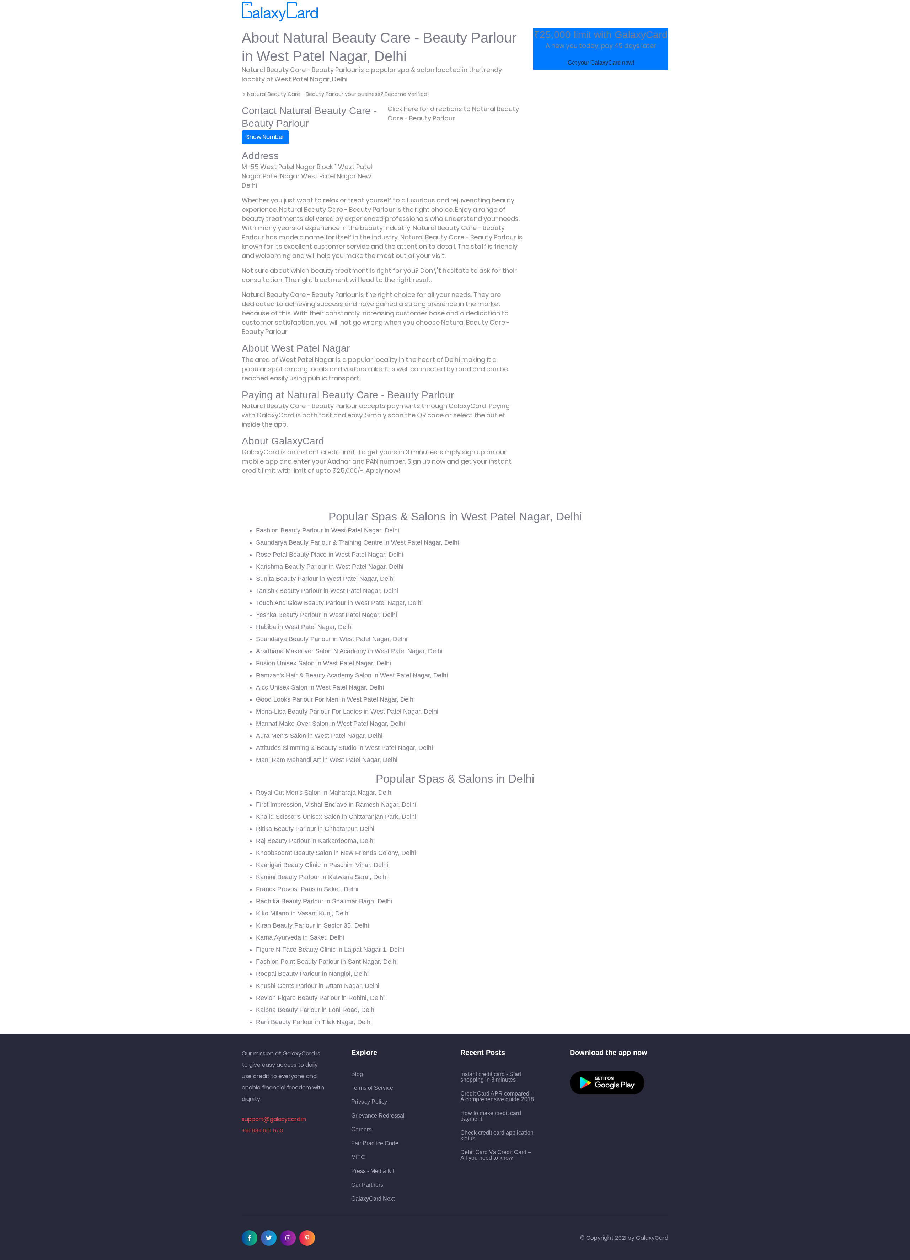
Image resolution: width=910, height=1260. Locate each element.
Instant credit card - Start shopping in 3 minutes (490, 1077)
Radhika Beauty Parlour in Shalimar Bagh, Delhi (324, 901)
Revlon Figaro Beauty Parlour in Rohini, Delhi (320, 997)
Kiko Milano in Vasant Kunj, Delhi (303, 913)
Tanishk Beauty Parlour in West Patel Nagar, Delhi (327, 590)
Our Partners (367, 1185)
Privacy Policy (369, 1102)
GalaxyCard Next (373, 1199)
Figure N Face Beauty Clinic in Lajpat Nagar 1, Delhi (330, 949)
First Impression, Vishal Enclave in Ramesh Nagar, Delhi (336, 804)
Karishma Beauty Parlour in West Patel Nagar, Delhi (329, 566)
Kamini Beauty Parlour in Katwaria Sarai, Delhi (322, 877)
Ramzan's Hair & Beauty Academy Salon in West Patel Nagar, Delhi (352, 675)
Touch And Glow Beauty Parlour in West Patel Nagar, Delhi (339, 602)
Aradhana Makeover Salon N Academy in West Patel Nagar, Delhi (349, 651)
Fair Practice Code (374, 1143)
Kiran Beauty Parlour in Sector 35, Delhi (312, 925)
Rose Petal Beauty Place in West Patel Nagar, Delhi (329, 554)
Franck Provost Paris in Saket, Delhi (307, 889)
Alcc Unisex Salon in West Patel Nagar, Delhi (320, 687)
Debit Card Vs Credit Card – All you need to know (495, 1155)
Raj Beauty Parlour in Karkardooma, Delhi (315, 840)
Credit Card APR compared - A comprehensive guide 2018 (497, 1096)
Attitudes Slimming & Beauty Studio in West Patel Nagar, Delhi (344, 747)
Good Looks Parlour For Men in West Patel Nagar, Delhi (335, 699)
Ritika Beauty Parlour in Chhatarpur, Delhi (315, 828)
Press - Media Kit (372, 1171)
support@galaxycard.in (274, 1119)
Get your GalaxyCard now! (601, 63)
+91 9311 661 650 (262, 1130)
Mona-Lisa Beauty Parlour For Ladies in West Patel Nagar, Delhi (347, 711)
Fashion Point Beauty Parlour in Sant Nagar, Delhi (327, 961)
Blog (357, 1074)
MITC (358, 1157)
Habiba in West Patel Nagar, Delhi (304, 627)
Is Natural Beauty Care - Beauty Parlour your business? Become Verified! (335, 94)
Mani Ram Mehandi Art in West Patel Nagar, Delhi (326, 759)
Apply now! (383, 470)
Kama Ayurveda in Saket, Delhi (300, 937)
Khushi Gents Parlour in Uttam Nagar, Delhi (317, 985)
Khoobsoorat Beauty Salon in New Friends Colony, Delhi (336, 852)
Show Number (265, 137)
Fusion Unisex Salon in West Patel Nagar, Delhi (323, 663)
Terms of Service (372, 1088)
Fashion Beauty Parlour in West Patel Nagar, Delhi (327, 530)
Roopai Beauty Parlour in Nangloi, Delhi (312, 973)
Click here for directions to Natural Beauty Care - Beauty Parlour (453, 113)
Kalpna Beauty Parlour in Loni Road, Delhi (316, 1009)
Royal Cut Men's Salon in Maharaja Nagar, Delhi (324, 792)
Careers (361, 1129)
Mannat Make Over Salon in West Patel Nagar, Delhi (330, 723)
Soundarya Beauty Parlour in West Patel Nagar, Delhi (331, 639)
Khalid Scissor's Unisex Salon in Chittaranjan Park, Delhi (336, 816)
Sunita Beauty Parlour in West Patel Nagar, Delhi (325, 578)
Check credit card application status (497, 1135)
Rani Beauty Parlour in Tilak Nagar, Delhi (314, 1022)
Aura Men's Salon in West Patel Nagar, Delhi (319, 735)
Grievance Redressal (378, 1116)
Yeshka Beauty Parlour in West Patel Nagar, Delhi (326, 614)
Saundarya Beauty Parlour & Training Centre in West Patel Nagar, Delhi (357, 542)
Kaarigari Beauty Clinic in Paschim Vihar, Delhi (322, 865)
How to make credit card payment (490, 1116)
